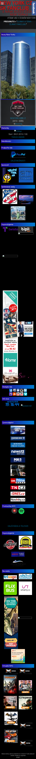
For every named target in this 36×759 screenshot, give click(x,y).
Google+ (18, 757)
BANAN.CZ (17, 754)
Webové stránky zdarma (7, 754)
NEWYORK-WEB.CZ (18, 118)
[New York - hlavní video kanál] (18, 394)
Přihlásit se (17, 755)
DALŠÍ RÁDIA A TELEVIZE (18, 526)
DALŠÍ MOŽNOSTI (18, 161)
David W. (18, 124)
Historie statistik (18, 137)
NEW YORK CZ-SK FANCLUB (17, 5)
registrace (23, 755)
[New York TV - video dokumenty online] (21, 394)
